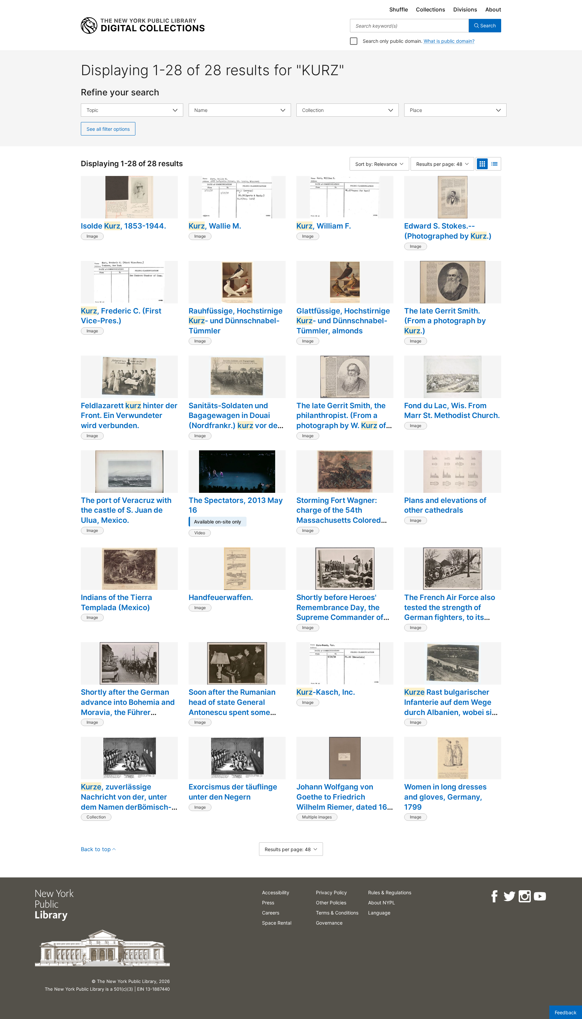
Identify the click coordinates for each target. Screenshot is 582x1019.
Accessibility (275, 892)
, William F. (323, 225)
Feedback (566, 1012)
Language (379, 913)
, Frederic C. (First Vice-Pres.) (121, 315)
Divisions (465, 9)
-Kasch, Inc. (325, 692)
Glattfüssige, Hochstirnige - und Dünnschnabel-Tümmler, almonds (343, 320)
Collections (430, 9)
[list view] (494, 163)
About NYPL (381, 902)
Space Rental (276, 923)
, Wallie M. (215, 225)
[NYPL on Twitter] (509, 896)
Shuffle (398, 9)
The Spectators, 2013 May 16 (236, 505)
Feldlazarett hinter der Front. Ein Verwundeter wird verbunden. (129, 415)
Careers (270, 913)
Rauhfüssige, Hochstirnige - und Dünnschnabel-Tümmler (236, 320)
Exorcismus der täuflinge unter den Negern (233, 791)
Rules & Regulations (389, 892)
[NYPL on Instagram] (524, 896)
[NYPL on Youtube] (539, 896)
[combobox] (409, 25)
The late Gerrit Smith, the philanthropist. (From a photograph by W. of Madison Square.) (341, 420)
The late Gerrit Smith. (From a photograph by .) (445, 320)
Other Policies (331, 902)
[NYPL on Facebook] (494, 896)
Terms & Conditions (337, 913)
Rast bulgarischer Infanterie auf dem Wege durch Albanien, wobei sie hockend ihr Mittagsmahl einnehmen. (450, 712)
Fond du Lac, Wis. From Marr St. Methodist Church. (452, 410)
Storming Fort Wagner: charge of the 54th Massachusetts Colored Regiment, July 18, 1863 (338, 515)
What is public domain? (449, 41)
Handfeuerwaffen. (221, 597)
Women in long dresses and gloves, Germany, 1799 (445, 796)
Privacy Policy (331, 892)
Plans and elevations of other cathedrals (445, 505)
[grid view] (482, 163)
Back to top (96, 849)
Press (268, 902)
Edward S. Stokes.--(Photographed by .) (448, 230)
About (493, 9)
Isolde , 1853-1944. (123, 225)
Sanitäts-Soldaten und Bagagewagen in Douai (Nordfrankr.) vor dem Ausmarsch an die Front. (236, 420)
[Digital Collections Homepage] (142, 25)
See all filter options (108, 129)
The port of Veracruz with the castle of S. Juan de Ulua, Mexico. (126, 510)
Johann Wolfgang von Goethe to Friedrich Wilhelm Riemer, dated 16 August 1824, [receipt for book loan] (341, 806)
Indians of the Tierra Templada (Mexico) (116, 602)
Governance (329, 923)
